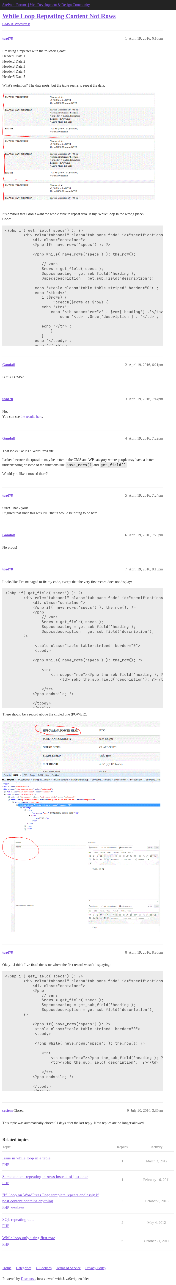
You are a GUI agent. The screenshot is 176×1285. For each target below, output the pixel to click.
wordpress (17, 1207)
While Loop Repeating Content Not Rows (59, 15)
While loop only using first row (28, 1237)
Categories (23, 1268)
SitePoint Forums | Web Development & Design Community (46, 5)
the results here (31, 416)
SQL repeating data (18, 1219)
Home (7, 1268)
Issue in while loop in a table (26, 1158)
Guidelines (44, 1268)
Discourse (28, 1279)
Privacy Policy (95, 1268)
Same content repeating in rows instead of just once (45, 1176)
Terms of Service (68, 1268)
